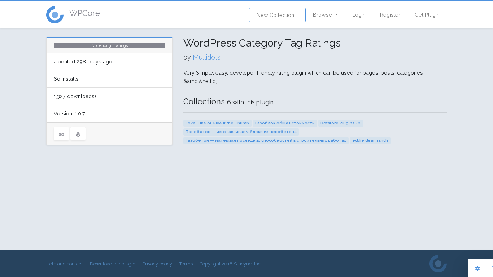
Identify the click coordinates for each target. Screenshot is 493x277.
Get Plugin (427, 15)
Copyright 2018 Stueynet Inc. (231, 264)
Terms (186, 264)
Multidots (207, 57)
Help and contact (64, 264)
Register (390, 15)
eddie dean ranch (370, 140)
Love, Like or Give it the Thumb (217, 123)
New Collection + (277, 15)
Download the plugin (112, 264)
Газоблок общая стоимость (284, 123)
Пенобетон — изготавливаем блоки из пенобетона (241, 131)
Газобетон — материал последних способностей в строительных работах (266, 140)
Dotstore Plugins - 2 (340, 123)
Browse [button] (323, 15)
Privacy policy (157, 264)
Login (359, 15)
